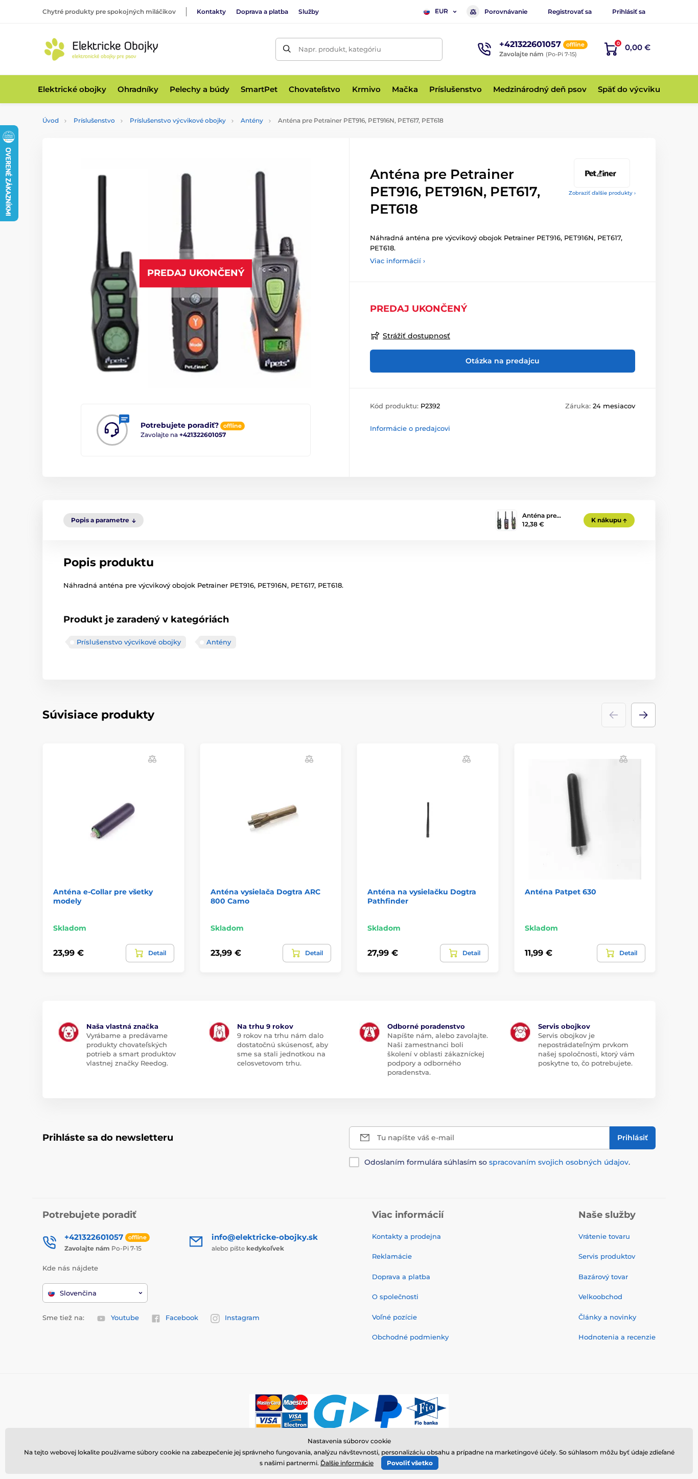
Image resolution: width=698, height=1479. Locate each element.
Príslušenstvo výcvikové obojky (178, 120)
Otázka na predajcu (503, 360)
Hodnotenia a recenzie (617, 1337)
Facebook (182, 1317)
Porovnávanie (505, 11)
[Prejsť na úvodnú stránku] (101, 49)
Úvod (50, 120)
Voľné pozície (394, 1317)
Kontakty (211, 11)
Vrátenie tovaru (604, 1236)
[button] (643, 715)
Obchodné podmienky (410, 1337)
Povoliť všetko (410, 1463)
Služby (308, 11)
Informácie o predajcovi (410, 428)
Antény (252, 120)
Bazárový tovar (603, 1277)
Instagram (242, 1317)
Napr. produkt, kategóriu (339, 49)
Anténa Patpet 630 (560, 891)
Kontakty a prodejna (406, 1236)
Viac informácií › (397, 261)
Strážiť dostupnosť (416, 335)
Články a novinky (607, 1317)
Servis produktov (606, 1256)
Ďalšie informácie (347, 1463)
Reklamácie (392, 1256)
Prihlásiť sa (628, 11)
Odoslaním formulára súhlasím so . (497, 1162)
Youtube (125, 1317)
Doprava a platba (262, 11)
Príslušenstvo (94, 120)
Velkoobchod (600, 1296)
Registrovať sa (570, 11)
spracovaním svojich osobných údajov (559, 1162)
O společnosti (395, 1296)
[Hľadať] (286, 49)
